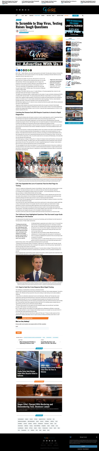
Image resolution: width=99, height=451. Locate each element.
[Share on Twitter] (19, 70)
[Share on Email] (26, 70)
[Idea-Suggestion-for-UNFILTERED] (74, 36)
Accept (83, 446)
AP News (19, 19)
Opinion (56, 443)
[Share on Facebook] (17, 70)
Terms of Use (49, 445)
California (73, 68)
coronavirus (48, 337)
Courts (18, 402)
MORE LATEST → (69, 87)
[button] (96, 437)
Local (43, 443)
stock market (55, 337)
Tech (72, 81)
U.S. (3, 3)
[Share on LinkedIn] (21, 70)
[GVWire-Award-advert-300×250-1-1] (74, 104)
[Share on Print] (24, 70)
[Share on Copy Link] (31, 70)
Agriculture (24, 3)
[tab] (70, 39)
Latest (43, 3)
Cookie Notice (56, 445)
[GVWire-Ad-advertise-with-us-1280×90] (39, 65)
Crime (18, 369)
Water (73, 47)
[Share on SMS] (28, 70)
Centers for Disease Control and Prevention (32, 337)
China (44, 337)
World (47, 443)
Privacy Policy (43, 445)
